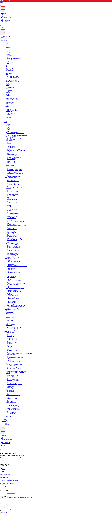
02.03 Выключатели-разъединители (12, 265)
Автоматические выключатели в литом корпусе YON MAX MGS (17, 185)
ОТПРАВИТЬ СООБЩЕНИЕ (4, 496)
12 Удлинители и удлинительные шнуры (12, 379)
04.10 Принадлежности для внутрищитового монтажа (15, 274)
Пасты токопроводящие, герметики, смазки (13, 412)
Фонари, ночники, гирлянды (11, 148)
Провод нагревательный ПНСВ (10, 87)
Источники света (9, 142)
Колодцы (5, 97)
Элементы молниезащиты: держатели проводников (15, 410)
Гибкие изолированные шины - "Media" (13, 227)
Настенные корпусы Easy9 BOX (10, 311)
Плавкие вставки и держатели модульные (13, 337)
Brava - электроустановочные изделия (13, 189)
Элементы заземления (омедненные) (12, 405)
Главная (1, 449)
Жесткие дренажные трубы (11, 55)
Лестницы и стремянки (10, 376)
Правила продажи (16, 4)
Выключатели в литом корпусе (12, 182)
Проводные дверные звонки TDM (12, 398)
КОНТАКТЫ (4, 470)
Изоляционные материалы (11, 354)
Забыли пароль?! (2, 511)
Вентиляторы (9, 393)
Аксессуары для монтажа (11, 413)
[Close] (0, 498)
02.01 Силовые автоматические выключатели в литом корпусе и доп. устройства (19, 263)
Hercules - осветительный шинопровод (13, 253)
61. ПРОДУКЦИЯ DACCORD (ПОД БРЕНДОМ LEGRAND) (15, 306)
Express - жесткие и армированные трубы (13, 249)
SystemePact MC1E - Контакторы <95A (13, 326)
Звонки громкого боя (10, 400)
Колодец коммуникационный (10, 102)
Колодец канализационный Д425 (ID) (13, 100)
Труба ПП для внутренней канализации (13, 137)
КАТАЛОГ (3, 469)
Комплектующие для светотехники (12, 144)
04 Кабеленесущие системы (10, 340)
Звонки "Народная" (10, 401)
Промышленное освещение (11, 162)
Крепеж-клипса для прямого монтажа (13, 341)
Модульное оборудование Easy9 (10, 317)
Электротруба (9, 251)
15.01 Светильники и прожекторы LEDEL (13, 149)
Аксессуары (9, 101)
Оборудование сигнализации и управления (13, 176)
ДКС (3, 15)
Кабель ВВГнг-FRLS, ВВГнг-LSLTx (11, 82)
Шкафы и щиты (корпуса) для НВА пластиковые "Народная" (16, 371)
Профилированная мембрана (8, 120)
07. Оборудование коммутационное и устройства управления (15, 288)
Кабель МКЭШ (8, 92)
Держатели (9, 205)
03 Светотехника (8, 141)
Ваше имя (2, 491)
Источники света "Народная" (11, 143)
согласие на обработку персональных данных (9, 497)
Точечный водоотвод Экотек (11, 112)
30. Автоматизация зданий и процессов (11, 300)
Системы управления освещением (12, 160)
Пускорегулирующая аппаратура (12, 186)
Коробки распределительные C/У (11, 324)
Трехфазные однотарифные (10, 165)
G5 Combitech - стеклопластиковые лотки (13, 196)
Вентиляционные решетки (11, 390)
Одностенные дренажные (6, 20)
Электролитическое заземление (12, 209)
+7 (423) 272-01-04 (8, 36)
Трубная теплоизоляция (9, 140)
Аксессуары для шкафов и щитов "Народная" (14, 368)
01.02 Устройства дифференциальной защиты (14, 260)
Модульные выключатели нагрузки (12, 171)
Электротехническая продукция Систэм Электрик (11, 309)
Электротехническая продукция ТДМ (9, 331)
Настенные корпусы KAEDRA (10, 330)
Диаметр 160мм (8, 125)
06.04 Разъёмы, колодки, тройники (12, 286)
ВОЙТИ (2, 512)
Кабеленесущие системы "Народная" (12, 342)
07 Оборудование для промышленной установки (13, 361)
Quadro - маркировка (10, 217)
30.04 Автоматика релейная (11, 302)
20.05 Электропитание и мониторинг (13, 299)
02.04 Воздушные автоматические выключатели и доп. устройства (17, 266)
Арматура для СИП (10, 347)
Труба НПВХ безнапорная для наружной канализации (15, 133)
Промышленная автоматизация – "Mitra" (13, 232)
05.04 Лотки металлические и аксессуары (13, 278)
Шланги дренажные (10, 234)
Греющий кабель (4, 14)
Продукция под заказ (9, 325)
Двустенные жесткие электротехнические (13, 58)
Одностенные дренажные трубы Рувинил (12, 60)
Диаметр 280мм (8, 129)
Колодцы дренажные (9, 103)
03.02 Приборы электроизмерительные (13, 268)
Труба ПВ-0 (5, 122)
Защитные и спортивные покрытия (9, 78)
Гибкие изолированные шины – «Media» (13, 230)
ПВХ (6, 66)
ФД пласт (8, 53)
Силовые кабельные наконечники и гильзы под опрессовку (16, 351)
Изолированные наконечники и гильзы (13, 350)
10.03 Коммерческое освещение (12, 153)
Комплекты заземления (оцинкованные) (13, 408)
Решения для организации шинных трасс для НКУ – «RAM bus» (17, 225)
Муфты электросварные (9, 130)
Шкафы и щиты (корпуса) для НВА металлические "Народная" (16, 370)
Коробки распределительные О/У (11, 310)
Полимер (8, 54)
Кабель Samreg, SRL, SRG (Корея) (11, 68)
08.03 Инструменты (10, 294)
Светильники (9, 145)
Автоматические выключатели (10, 180)
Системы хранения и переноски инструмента (14, 378)
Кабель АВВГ (8, 95)
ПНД (6, 65)
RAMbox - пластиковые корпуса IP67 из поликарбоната (15, 221)
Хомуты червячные (10, 392)
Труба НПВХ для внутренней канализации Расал (14, 138)
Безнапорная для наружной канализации (12, 132)
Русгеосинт (7, 51)
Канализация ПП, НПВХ (6, 18)
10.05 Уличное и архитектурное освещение (13, 155)
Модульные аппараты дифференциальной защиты (13, 167)
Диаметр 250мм (8, 128)
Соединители (9, 208)
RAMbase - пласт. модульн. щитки (12, 216)
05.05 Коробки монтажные (11, 279)
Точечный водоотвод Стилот (11, 113)
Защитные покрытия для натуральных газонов (13, 81)
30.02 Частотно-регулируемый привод (13, 301)
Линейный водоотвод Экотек (11, 108)
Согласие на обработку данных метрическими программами (9, 480)
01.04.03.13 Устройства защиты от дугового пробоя (15, 262)
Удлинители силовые (10, 386)
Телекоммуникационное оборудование (11, 236)
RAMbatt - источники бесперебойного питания (14, 237)
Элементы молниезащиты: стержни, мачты (13, 409)
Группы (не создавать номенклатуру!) (11, 255)
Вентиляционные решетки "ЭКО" (12, 391)
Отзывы (8, 3)
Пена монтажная (8, 416)
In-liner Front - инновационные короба (13, 192)
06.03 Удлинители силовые (11, 285)
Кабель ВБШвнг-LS (9, 83)
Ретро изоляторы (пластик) (11, 403)
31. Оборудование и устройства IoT (11, 304)
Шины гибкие (8, 48)
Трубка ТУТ (7, 46)
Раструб (7, 43)
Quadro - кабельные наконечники (12, 212)
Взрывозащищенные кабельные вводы (13, 257)
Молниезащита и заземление (10, 203)
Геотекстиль (4, 13)
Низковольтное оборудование (10, 210)
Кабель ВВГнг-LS (8, 84)
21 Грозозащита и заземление (10, 404)
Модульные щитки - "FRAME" (12, 231)
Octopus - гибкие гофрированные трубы (13, 250)
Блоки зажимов (9, 355)
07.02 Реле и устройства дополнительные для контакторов (16, 289)
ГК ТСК (7, 74)
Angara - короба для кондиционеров (12, 235)
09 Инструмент (8, 373)
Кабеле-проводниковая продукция (7, 17)
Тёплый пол (5, 121)
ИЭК (3, 16)
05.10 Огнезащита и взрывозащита (12, 282)
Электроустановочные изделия (10, 313)
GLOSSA (8, 314)
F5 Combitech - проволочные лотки (12, 194)
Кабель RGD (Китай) (9, 69)
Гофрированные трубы (7, 52)
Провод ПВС (8, 88)
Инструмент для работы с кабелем (12, 375)
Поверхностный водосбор (6, 21)
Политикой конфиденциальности (27, 497)
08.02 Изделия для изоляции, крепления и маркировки (15, 293)
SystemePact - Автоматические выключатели (14, 327)
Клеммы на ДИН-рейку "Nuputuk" (12, 226)
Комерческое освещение (11, 161)
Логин (1, 509)
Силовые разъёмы (10, 360)
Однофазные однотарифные (10, 164)
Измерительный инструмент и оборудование (14, 374)
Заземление (9, 206)
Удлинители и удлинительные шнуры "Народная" (14, 384)
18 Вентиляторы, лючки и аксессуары (11, 389)
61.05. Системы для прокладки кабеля (13, 308)
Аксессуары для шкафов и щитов (12, 365)
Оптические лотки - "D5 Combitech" (12, 202)
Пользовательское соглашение (4, 477)
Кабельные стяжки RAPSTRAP (10, 312)
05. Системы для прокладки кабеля (11, 275)
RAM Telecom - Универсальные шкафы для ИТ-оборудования (16, 238)
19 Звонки (7, 397)
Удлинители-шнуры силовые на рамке (13, 380)
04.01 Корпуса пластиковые (11, 271)
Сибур (6, 50)
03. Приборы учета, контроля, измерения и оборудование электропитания (17, 267)
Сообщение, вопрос (3, 495)
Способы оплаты (10, 4)
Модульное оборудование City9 (10, 321)
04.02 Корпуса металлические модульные (13, 272)
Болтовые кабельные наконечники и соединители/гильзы (16, 357)
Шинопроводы (8, 252)
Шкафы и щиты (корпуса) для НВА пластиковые (14, 364)
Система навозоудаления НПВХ (10, 139)
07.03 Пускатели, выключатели (12, 290)
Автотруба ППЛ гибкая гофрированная (13, 244)
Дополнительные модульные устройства (13, 323)
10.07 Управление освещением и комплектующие (14, 156)
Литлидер (7, 75)
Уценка (7, 44)
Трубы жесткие (9, 346)
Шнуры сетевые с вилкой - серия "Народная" (14, 382)
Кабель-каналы (9, 345)
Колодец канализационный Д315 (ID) (13, 99)
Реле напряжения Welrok (9, 178)
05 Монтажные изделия (9, 348)
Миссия (5, 3)
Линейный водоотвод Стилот (11, 109)
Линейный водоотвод (9, 107)
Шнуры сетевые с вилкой (11, 381)
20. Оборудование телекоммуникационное (12, 295)
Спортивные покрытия (9, 79)
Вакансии (10, 3)
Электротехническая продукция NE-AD (10, 177)
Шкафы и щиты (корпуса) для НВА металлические (15, 367)
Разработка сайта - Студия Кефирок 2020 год (7, 483)
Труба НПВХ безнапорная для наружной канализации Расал (16, 134)
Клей (8, 349)
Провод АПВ (8, 96)
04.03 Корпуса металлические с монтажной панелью (15, 273)
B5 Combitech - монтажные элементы (12, 195)
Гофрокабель (6, 64)
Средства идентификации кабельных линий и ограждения (16, 358)
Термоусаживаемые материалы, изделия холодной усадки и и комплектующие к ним (20, 353)
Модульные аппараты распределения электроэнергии (14, 170)
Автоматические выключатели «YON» (13, 184)
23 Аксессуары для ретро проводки (11, 402)
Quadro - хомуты (9, 220)
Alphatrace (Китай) (10, 71)
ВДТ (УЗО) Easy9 (10, 320)
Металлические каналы (9, 193)
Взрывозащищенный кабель (10, 70)
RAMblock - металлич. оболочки (12, 214)
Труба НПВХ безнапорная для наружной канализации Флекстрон (17, 135)
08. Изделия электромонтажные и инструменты (13, 292)
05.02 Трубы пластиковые (11, 277)
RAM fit (8, 242)
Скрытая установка (10, 396)
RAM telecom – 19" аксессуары (12, 240)
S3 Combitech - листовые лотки (12, 199)
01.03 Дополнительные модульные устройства (14, 261)
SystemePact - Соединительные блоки (13, 328)
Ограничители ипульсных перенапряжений (13, 333)
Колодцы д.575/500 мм (10, 105)
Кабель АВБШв (8, 94)
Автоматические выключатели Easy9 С (13, 319)
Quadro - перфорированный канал (12, 215)
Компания (1, 2)
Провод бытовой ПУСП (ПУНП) (10, 86)
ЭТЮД (8, 316)
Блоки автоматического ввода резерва (13, 181)
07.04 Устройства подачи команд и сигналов (14, 291)
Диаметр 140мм (8, 124)
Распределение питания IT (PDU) (12, 241)
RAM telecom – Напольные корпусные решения (14, 239)
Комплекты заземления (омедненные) (13, 406)
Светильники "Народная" (11, 146)
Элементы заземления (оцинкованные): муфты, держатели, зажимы (17, 407)
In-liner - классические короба (11, 190)
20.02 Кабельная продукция (11, 296)
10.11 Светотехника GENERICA (12, 158)
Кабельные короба (8, 188)
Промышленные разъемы (11, 359)
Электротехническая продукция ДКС (9, 179)
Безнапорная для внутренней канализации (12, 136)
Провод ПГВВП (8, 89)
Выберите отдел (2, 490)
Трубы (8, 61)
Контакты (1, 5)
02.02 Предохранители (10, 264)
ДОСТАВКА (4, 468)
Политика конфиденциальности (5, 474)
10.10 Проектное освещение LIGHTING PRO (14, 157)
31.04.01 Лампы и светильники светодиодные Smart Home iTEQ (17, 305)
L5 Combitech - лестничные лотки (12, 197)
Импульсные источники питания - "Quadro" (14, 224)
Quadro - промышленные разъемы (12, 219)
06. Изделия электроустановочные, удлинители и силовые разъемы (16, 283)
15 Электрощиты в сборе (9, 388)
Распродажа (4, 23)
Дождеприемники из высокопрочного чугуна (14, 77)
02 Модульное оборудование (10, 332)
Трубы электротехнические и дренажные (12, 243)
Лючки (8, 394)
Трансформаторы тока (9, 166)
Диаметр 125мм (8, 123)
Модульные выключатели (11, 183)
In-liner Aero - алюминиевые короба (12, 191)
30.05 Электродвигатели (11, 303)
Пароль (1, 510)
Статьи (4, 4)
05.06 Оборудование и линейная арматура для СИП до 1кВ (16, 280)
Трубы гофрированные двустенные (12, 344)
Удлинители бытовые (10, 385)
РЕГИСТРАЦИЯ (5, 512)
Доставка (6, 4)
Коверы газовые (8, 47)
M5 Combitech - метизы (10, 198)
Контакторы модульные (10, 335)
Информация (4, 421)
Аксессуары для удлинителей (11, 383)
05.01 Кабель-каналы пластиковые (12, 276)
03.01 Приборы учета (10, 269)
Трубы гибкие (9, 343)
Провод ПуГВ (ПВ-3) (9, 90)
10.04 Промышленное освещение (12, 154)
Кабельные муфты (10, 356)
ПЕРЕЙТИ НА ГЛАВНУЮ (4, 460)
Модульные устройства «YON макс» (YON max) (14, 187)
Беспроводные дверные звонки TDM (12, 399)
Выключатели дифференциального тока (13, 168)
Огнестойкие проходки (10, 201)
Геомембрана (6, 119)
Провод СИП (8, 93)
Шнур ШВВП (8, 91)
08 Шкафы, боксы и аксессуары (10, 363)
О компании (2, 3)
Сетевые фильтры (10, 387)
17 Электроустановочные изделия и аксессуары (13, 395)
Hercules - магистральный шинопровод (13, 254)
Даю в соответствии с (16, 497)
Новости (1, 4)
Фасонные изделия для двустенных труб (13, 248)
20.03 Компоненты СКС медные (12, 297)
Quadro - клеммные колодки (11, 218)
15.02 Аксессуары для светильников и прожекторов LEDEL (16, 150)
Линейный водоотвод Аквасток (12, 110)
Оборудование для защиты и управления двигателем (15, 173)
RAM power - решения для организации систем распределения (16, 223)
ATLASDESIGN (9, 315)
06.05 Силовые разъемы (10, 287)
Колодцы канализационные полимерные (12, 98)
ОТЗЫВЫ (3, 471)
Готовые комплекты (9, 72)
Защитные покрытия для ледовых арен (11, 80)
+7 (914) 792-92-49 (3, 36)
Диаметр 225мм (8, 127)
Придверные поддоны (9, 111)
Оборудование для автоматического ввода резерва (14, 175)
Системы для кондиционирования (11, 233)
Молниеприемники (10, 207)
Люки (3, 19)
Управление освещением (11, 147)
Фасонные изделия (10, 62)
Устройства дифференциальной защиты (13, 338)
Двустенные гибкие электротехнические (13, 57)
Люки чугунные (6, 116)
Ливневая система (6, 106)
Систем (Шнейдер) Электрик (6, 444)
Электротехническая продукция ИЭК (9, 258)
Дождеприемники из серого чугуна (12, 76)
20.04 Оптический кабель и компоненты (13, 298)
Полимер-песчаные (10, 114)
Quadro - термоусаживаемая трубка (12, 213)
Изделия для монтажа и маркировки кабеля (13, 352)
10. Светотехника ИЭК (9, 151)
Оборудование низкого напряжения (11, 172)
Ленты (7, 415)
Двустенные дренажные (11, 59)
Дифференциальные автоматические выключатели (15, 169)
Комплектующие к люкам (9, 117)
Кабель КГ (7, 85)
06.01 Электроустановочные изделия (12, 284)
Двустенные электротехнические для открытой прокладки (16, 245)
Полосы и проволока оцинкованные (12, 411)
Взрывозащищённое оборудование (11, 256)
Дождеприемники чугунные (8, 73)
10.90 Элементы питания (11, 159)
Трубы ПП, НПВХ (6, 131)
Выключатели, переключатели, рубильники (13, 362)
